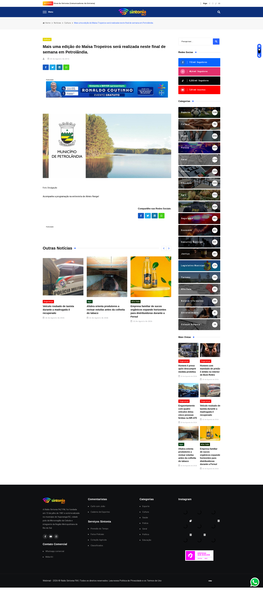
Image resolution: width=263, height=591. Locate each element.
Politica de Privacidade (130, 580)
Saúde (145, 518)
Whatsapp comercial (54, 551)
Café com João (98, 506)
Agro (90, 302)
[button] (163, 248)
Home (48, 23)
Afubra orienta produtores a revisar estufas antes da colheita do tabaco (106, 309)
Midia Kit (49, 557)
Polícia (145, 523)
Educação (146, 540)
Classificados (97, 546)
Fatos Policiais (97, 534)
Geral (144, 529)
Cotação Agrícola (99, 540)
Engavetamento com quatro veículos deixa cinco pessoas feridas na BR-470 (187, 412)
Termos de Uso (154, 580)
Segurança (48, 302)
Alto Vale (136, 302)
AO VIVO (48, 3)
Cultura (67, 23)
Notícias (57, 23)
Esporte (145, 506)
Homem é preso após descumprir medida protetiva (187, 368)
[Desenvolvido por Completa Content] (210, 581)
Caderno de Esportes (100, 512)
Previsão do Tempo (99, 529)
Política (145, 534)
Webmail (47, 580)
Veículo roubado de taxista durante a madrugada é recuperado (58, 309)
